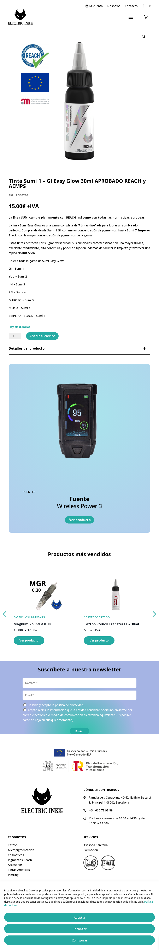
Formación (90, 850)
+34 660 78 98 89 (101, 810)
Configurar (79, 940)
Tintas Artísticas (19, 870)
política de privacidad (69, 705)
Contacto (131, 6)
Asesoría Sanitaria (95, 845)
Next (154, 613)
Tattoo (13, 845)
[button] (143, 36)
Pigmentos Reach (20, 860)
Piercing (13, 875)
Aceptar (80, 917)
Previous (5, 613)
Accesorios (15, 865)
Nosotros (113, 6)
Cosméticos (16, 855)
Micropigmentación (21, 850)
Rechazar (80, 929)
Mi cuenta (95, 6)
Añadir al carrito (42, 336)
